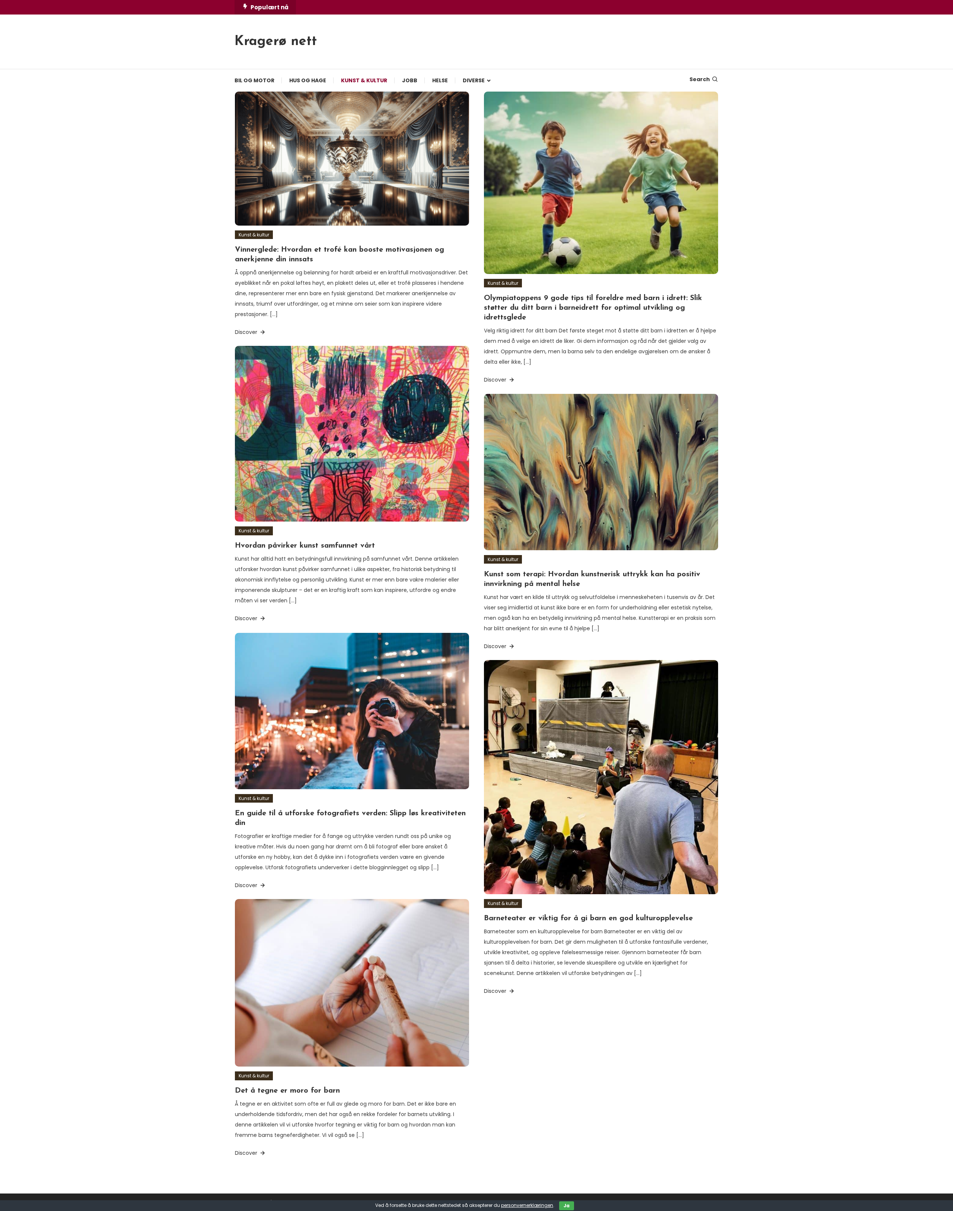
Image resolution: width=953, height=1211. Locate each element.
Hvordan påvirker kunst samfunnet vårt (305, 545)
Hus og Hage (307, 80)
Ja (567, 1205)
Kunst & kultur (364, 80)
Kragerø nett (276, 41)
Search (699, 79)
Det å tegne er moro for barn (287, 1090)
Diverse (474, 80)
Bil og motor (254, 80)
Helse (440, 80)
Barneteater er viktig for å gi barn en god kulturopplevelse (588, 918)
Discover (247, 332)
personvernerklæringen (527, 1205)
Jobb (409, 80)
